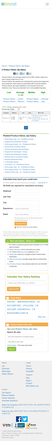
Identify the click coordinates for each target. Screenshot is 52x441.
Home (4, 66)
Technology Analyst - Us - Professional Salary (20, 144)
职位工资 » (42, 316)
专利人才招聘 (14, 435)
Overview (5, 368)
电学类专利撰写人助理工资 (17, 313)
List (3, 366)
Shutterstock (6, 118)
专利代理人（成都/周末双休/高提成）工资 (23, 301)
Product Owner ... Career (13, 99)
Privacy (29, 368)
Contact (29, 383)
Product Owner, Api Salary (19, 66)
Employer (7, 191)
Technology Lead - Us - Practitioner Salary (19, 139)
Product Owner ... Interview (37, 99)
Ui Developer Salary (12, 162)
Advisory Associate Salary (13, 159)
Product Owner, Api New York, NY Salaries (40, 119)
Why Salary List (32, 386)
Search (12, 349)
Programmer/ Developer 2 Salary (16, 141)
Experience (8, 208)
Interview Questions (10, 400)
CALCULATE (14, 289)
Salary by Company (10, 404)
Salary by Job (7, 411)
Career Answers (8, 398)
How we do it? (43, 182)
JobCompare (11, 345)
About (4, 433)
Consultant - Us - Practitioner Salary (17, 164)
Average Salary (28, 433)
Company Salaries (15, 264)
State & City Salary (15, 259)
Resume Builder (8, 395)
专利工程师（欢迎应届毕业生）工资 (21, 309)
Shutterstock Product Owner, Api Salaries (40, 116)
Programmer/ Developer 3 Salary (16, 154)
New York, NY (23, 117)
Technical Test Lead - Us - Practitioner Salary (20, 172)
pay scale (24, 252)
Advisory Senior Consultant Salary (16, 157)
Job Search (6, 392)
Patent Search (7, 374)
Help (20, 433)
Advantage (6, 371)
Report (28, 380)
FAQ (28, 378)
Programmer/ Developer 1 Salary (16, 152)
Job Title (7, 196)
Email (5, 214)
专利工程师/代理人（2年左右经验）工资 (22, 305)
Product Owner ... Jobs (36, 101)
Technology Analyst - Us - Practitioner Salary (20, 169)
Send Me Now (21, 223)
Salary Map (13, 254)
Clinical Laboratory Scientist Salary (17, 149)
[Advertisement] (26, 35)
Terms (28, 366)
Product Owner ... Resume (13, 101)
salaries (42, 244)
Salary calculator (15, 249)
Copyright (30, 371)
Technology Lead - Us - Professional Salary (19, 167)
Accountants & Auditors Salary (15, 147)
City (5, 202)
